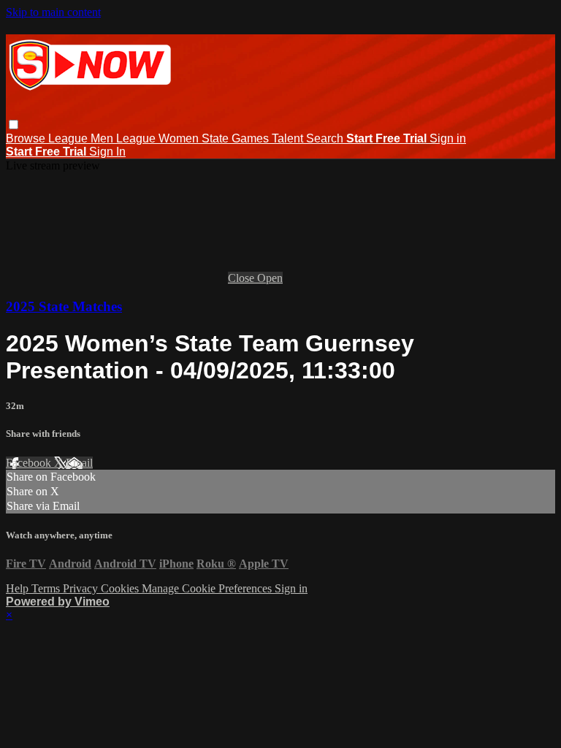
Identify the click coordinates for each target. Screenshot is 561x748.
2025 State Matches (64, 306)
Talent (289, 138)
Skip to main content (53, 12)
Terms (47, 588)
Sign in (448, 138)
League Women (159, 138)
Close (242, 278)
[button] (13, 124)
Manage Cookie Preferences (208, 588)
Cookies (121, 588)
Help (18, 588)
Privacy (82, 588)
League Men (82, 138)
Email (79, 463)
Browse (27, 138)
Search (326, 138)
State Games (237, 138)
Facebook (30, 463)
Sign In (107, 151)
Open (270, 278)
